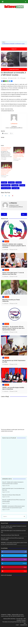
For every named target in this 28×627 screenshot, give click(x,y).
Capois (4, 182)
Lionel (22, 185)
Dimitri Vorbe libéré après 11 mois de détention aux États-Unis (13, 273)
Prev (5, 214)
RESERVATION (23, 624)
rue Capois (16, 188)
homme (19, 182)
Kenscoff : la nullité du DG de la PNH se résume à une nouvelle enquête (13, 500)
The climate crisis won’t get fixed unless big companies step (14, 622)
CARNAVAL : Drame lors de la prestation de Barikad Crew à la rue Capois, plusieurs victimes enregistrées (6, 171)
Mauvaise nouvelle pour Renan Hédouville (11, 494)
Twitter (5, 195)
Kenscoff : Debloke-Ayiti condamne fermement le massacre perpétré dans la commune (14, 245)
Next (23, 214)
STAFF (17, 624)
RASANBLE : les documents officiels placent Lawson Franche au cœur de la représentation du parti (13, 328)
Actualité (23, 78)
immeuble (16, 185)
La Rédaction (4, 78)
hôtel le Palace (6, 185)
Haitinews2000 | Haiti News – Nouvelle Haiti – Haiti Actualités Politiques (14, 619)
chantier (12, 182)
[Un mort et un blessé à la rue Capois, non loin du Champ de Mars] (7, 153)
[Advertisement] (14, 25)
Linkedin (9, 195)
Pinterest (12, 195)
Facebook (2, 195)
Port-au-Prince (6, 188)
